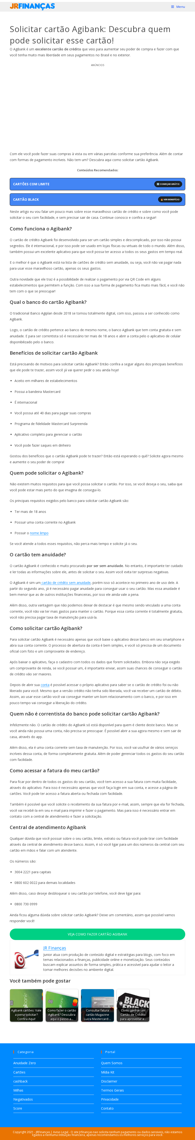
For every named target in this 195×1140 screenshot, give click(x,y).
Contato (107, 1108)
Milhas (18, 1090)
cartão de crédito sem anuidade (66, 582)
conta (45, 684)
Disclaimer (109, 1081)
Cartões (19, 1072)
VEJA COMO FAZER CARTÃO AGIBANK (97, 934)
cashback (20, 1081)
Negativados (23, 1099)
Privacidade (110, 1099)
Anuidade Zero (24, 1063)
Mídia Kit (107, 1072)
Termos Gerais (112, 1090)
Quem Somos (111, 1063)
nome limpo (39, 533)
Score (17, 1108)
